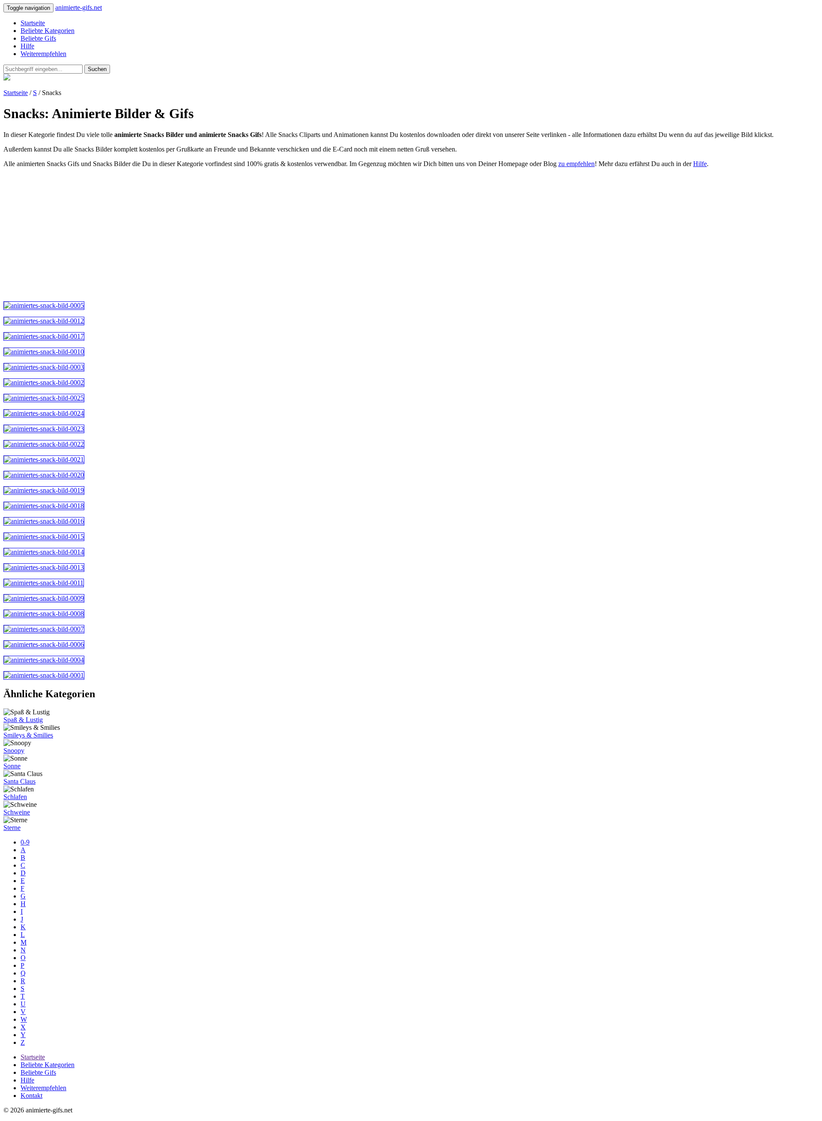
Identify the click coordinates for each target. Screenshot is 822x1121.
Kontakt (31, 1095)
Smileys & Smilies (28, 735)
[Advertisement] (260, 234)
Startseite (33, 23)
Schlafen (15, 796)
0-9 (25, 842)
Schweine (16, 812)
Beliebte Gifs (38, 38)
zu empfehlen (576, 163)
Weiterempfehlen (43, 53)
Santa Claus (19, 781)
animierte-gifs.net (78, 7)
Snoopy (13, 750)
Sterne (12, 827)
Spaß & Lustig (23, 719)
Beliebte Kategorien (47, 30)
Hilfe (27, 46)
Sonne (12, 766)
